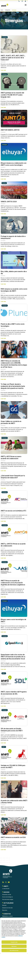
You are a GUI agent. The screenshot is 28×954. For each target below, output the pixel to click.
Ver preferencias (14, 950)
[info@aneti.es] (22, 1)
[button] (25, 5)
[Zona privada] (26, 1)
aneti (3, 5)
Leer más (3, 70)
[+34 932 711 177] (19, 1)
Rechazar (14, 946)
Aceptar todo (14, 942)
